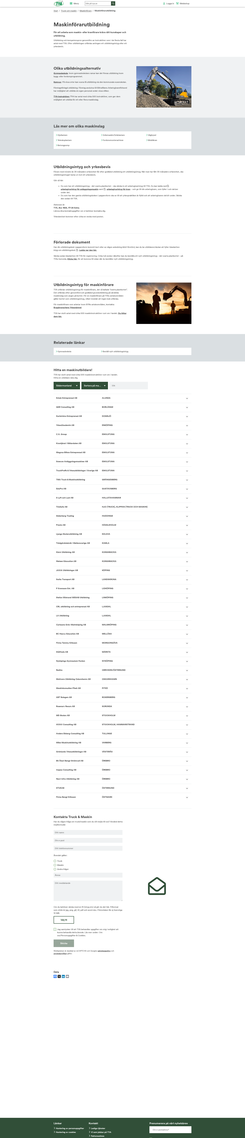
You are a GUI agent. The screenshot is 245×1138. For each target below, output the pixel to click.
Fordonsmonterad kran (112, 140)
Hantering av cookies (66, 1132)
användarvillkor (60, 953)
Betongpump (63, 145)
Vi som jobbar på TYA (101, 1132)
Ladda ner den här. (88, 250)
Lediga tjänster (98, 1128)
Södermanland (64, 385)
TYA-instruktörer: (62, 96)
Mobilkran (152, 140)
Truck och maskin (69, 10)
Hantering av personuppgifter (70, 1128)
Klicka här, (72, 259)
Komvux (57, 82)
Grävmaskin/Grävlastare (113, 135)
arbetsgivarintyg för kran (118, 189)
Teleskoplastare (64, 140)
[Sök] (113, 3)
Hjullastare (62, 135)
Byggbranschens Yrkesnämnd (67, 307)
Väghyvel (151, 135)
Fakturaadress (97, 1136)
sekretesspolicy (104, 951)
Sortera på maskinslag (95, 385)
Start (56, 10)
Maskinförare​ (86, 10)
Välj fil (64, 919)
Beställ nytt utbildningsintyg (115, 351)
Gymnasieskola (61, 73)
